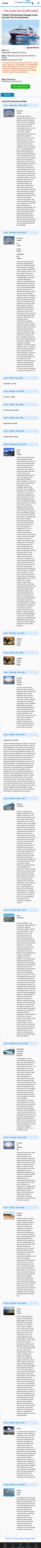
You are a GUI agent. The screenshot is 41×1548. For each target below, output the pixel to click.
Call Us (36, 1547)
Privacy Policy (30, 1538)
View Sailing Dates (20, 86)
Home (5, 1547)
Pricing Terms (19, 1538)
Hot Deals (20, 1547)
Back (5, 3)
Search (13, 1547)
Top (11, 1538)
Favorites (28, 1547)
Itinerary (7, 95)
